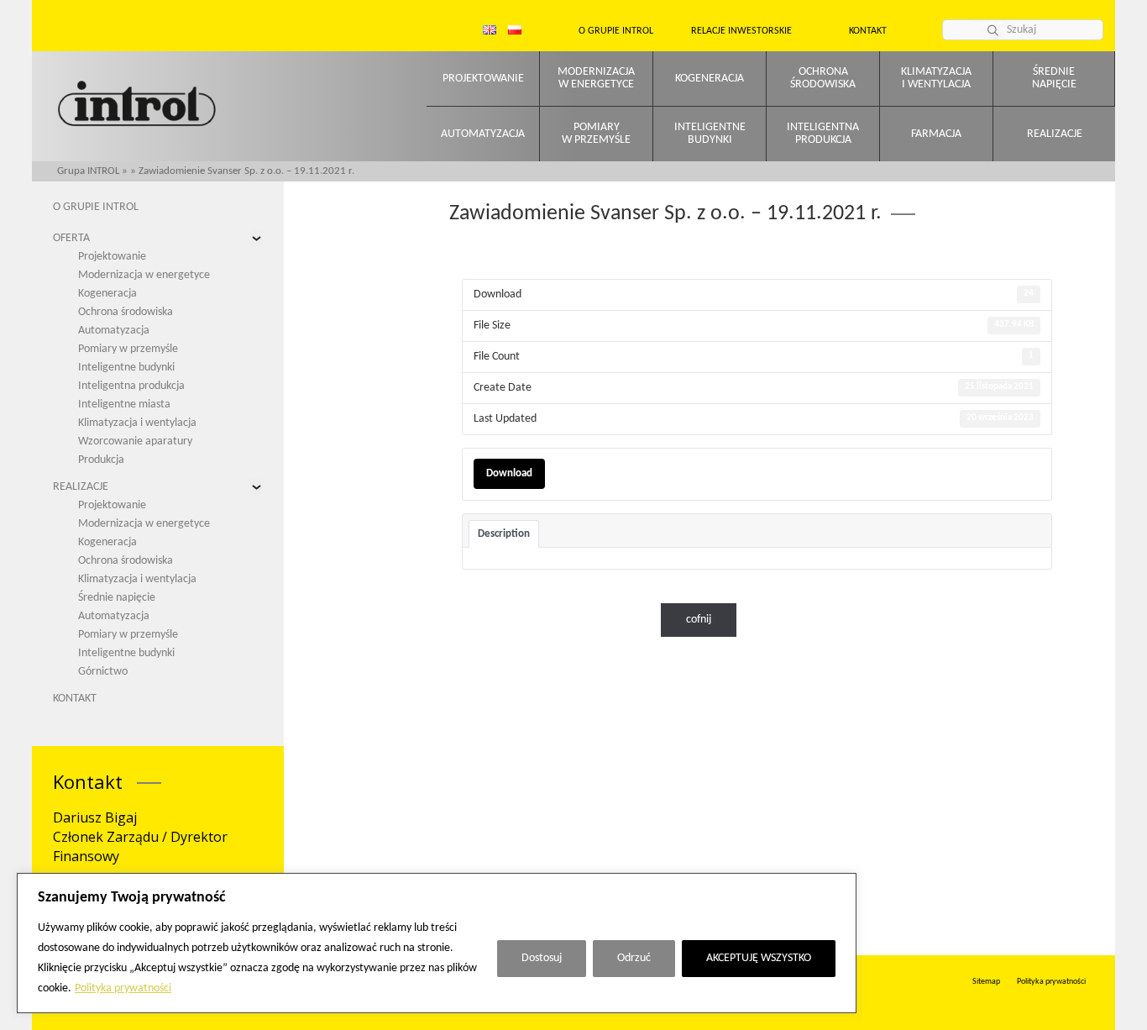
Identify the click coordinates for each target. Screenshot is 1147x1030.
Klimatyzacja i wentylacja (137, 423)
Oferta (71, 238)
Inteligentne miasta (124, 404)
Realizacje (1054, 134)
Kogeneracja (709, 78)
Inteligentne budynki (126, 367)
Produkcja (101, 460)
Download (509, 473)
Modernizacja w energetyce (144, 275)
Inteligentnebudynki (710, 133)
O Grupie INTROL (96, 207)
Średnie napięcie (116, 597)
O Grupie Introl (616, 31)
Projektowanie (483, 78)
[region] (436, 943)
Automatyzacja (483, 134)
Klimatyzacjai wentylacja (936, 78)
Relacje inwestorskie (741, 31)
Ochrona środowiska (125, 312)
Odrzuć (634, 958)
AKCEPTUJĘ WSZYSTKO (758, 958)
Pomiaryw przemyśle (596, 133)
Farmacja (936, 134)
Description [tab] (504, 533)
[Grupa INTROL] (137, 105)
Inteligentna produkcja (131, 386)
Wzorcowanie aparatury (135, 441)
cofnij (698, 619)
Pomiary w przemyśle (128, 349)
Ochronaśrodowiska (823, 78)
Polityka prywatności (123, 988)
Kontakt (868, 31)
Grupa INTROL (88, 171)
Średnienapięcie (1054, 78)
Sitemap (986, 981)
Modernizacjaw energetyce (596, 78)
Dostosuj (541, 958)
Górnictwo (103, 671)
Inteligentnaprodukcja (823, 133)
